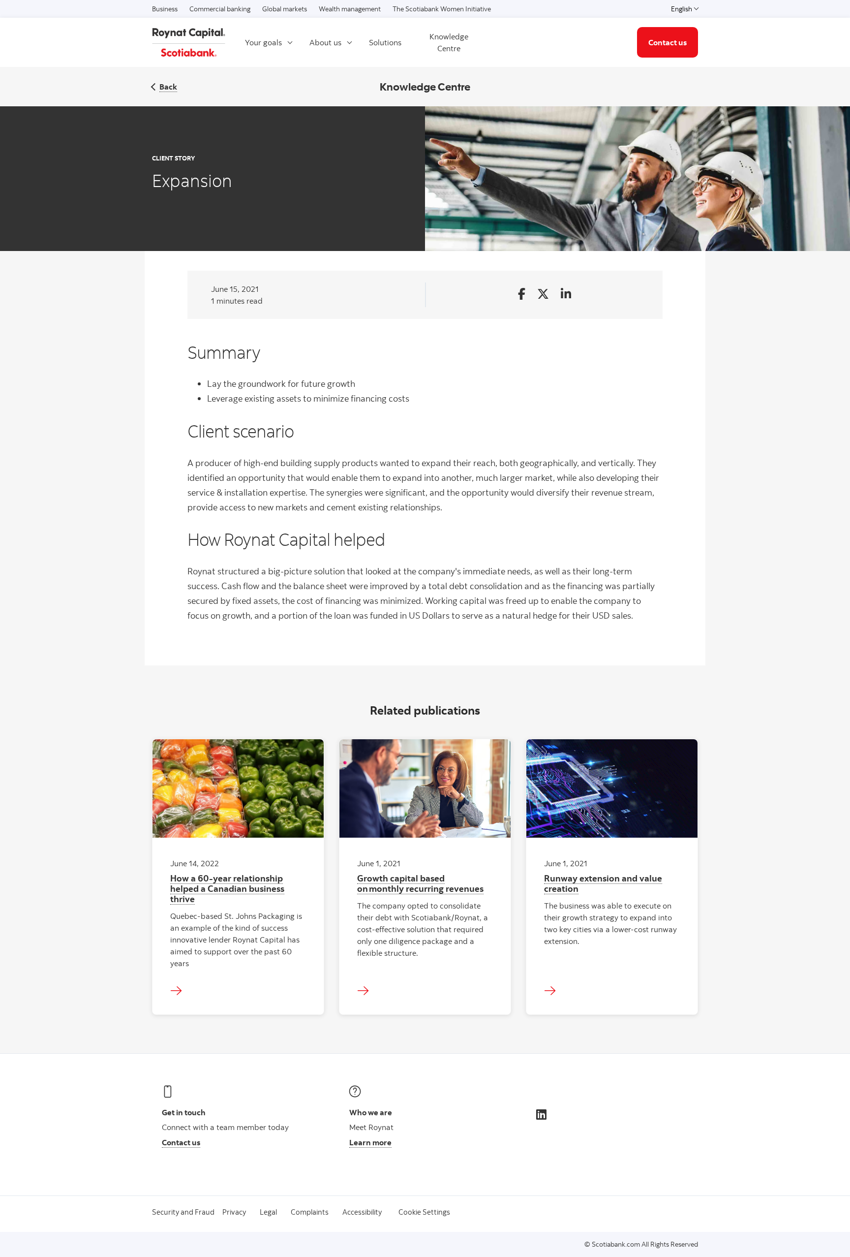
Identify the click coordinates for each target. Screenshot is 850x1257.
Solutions (385, 42)
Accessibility (362, 1212)
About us (325, 42)
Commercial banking (219, 8)
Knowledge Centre (448, 42)
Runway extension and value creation (603, 883)
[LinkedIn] (541, 1114)
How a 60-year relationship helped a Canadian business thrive (227, 888)
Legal (268, 1212)
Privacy (234, 1212)
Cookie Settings (424, 1212)
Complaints (310, 1212)
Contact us (667, 42)
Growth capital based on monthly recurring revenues (420, 883)
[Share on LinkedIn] (566, 294)
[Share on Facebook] (521, 294)
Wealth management (350, 8)
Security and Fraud (183, 1212)
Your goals (263, 42)
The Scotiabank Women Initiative (442, 8)
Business (165, 8)
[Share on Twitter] (543, 294)
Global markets (284, 8)
